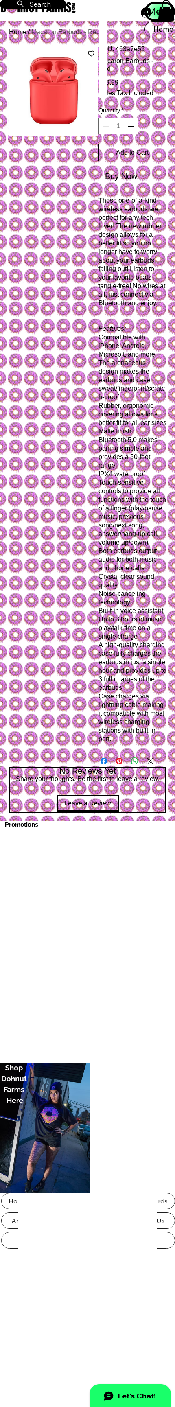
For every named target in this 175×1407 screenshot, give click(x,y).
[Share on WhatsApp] (135, 761)
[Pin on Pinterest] (119, 761)
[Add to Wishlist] (91, 53)
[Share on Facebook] (104, 761)
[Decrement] (105, 126)
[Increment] (131, 126)
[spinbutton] (118, 126)
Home (17, 31)
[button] (166, 10)
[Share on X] (150, 761)
